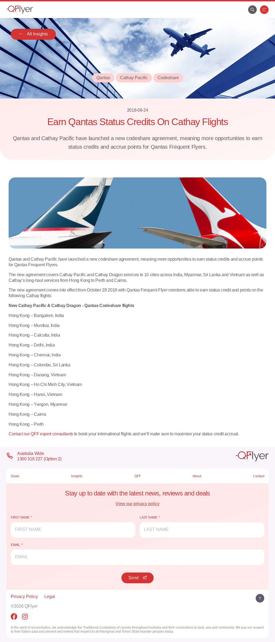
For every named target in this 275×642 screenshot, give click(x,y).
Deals (15, 476)
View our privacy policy (137, 503)
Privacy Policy (24, 596)
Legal (49, 596)
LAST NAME (148, 517)
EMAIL (15, 545)
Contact (258, 476)
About (197, 476)
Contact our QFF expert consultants (41, 434)
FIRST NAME (20, 517)
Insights (76, 476)
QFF (138, 476)
